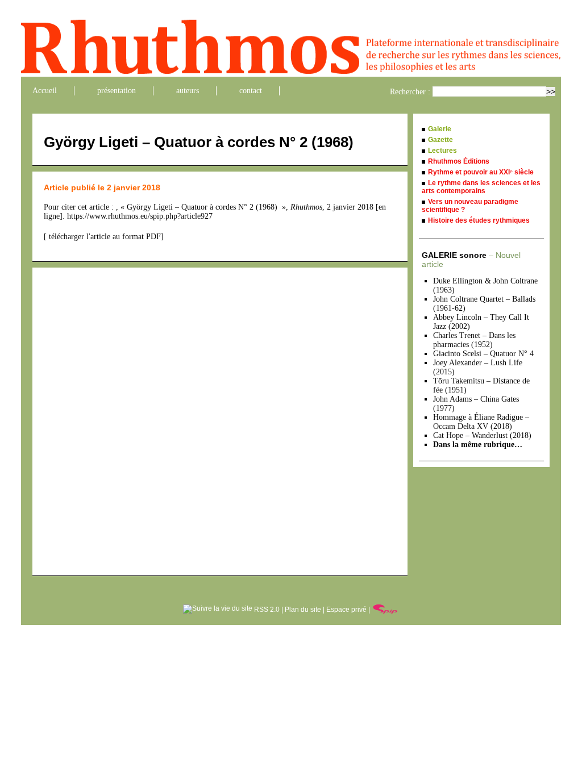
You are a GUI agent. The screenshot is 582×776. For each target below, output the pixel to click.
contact (250, 90)
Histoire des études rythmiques (479, 220)
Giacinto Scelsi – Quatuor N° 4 (483, 353)
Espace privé (346, 610)
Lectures (442, 151)
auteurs (187, 90)
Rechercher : (410, 91)
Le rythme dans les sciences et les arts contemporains (481, 187)
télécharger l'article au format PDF (104, 236)
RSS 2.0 (266, 610)
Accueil (44, 90)
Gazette (440, 140)
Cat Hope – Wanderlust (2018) (482, 435)
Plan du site (303, 610)
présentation (116, 90)
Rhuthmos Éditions (458, 161)
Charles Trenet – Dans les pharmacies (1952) (474, 340)
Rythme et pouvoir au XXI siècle (481, 172)
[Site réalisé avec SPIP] (385, 610)
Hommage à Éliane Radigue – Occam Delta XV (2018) (481, 422)
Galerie (439, 129)
